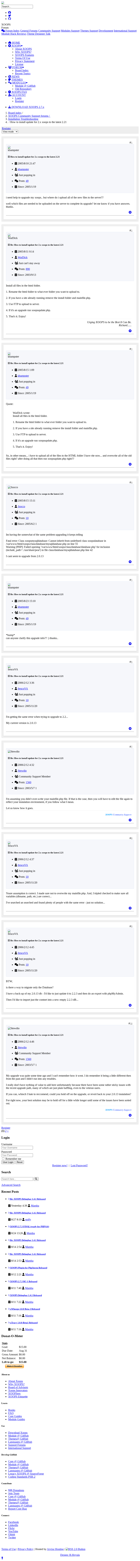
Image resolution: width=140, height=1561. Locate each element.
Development (106, 30)
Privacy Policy (25, 1549)
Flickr (11, 1528)
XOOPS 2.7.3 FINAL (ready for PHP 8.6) (29, 1226)
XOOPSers (14, 1393)
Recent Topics (22, 73)
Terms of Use (8, 1549)
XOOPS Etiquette (18, 1396)
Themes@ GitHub (18, 1438)
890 (28, 269)
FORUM (17, 67)
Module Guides (16, 1419)
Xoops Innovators (17, 1390)
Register (19, 101)
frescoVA (23, 688)
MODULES (19, 82)
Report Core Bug (17, 1508)
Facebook (13, 1522)
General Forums (29, 30)
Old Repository (23, 88)
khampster (23, 169)
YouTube (13, 1531)
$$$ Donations (16, 1490)
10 (27, 518)
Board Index (22, 70)
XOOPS (16, 45)
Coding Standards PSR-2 (21, 1476)
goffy (28, 1219)
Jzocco (21, 506)
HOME (15, 42)
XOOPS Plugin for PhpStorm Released (28, 1267)
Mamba (35, 1205)
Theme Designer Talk (38, 33)
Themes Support (89, 30)
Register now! (59, 1165)
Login (18, 98)
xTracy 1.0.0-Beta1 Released (24, 1322)
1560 (28, 782)
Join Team (13, 1493)
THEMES (17, 79)
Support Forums (17, 1444)
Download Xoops (17, 1432)
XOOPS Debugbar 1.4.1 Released (26, 1295)
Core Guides (15, 1416)
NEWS (15, 76)
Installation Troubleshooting (23, 119)
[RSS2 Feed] (75, 1549)
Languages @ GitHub (20, 1441)
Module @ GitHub (25, 85)
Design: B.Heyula (70, 1554)
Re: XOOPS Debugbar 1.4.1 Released (28, 1199)
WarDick (22, 257)
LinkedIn (13, 1525)
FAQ (11, 1413)
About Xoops (15, 1381)
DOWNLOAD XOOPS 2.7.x (27, 107)
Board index (15, 112)
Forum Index (12, 30)
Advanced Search (10, 1184)
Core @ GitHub (17, 1461)
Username (6, 1144)
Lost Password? (79, 1165)
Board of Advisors (18, 1387)
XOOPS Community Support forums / (29, 115)
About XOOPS (23, 48)
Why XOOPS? (23, 51)
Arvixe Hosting (55, 1549)
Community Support (49, 30)
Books (11, 1410)
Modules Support (70, 30)
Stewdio (22, 770)
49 (27, 180)
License (19, 64)
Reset (20, 1162)
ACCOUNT (19, 95)
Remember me (13, 1158)
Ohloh (11, 1534)
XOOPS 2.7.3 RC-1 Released (23, 1281)
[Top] (130, 212)
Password (6, 1151)
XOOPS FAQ (19, 91)
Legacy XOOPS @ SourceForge (26, 1473)
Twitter (12, 1537)
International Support (125, 30)
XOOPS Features (24, 55)
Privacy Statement (24, 61)
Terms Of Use (22, 58)
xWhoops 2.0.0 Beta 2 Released (25, 1309)
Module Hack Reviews (13, 33)
